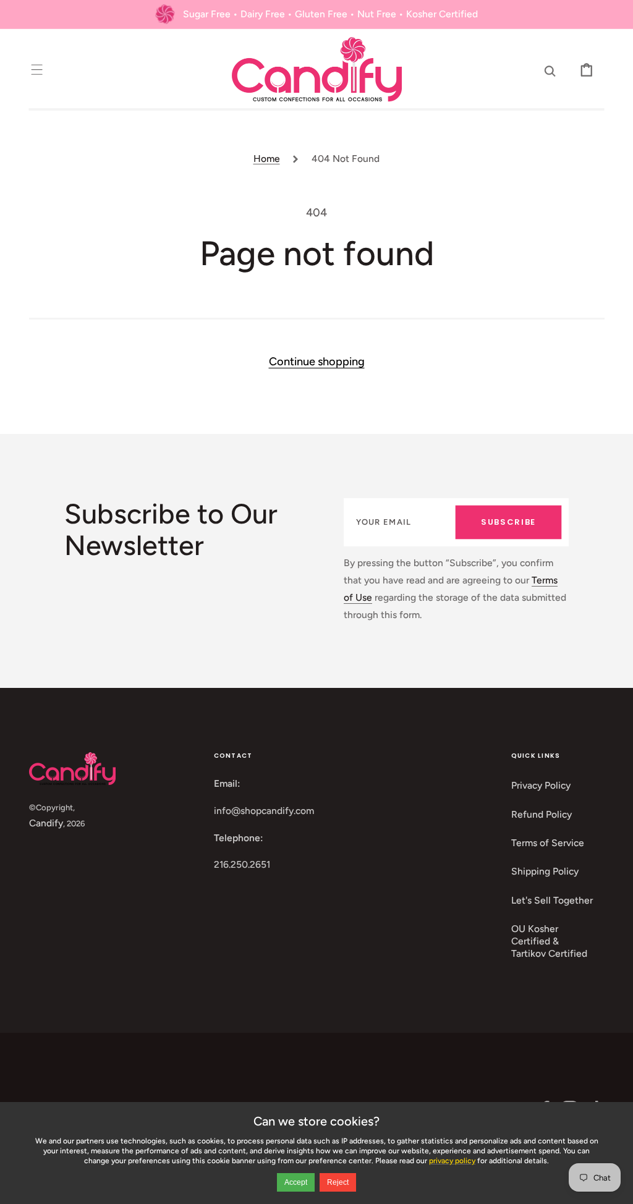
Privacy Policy (541, 785)
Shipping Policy (545, 871)
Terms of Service (547, 843)
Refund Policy (541, 814)
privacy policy (452, 1160)
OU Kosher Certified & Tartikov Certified (549, 941)
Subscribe (508, 522)
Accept (295, 1182)
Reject (338, 1182)
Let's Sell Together (552, 900)
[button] (36, 69)
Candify (46, 823)
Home (266, 158)
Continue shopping (317, 361)
